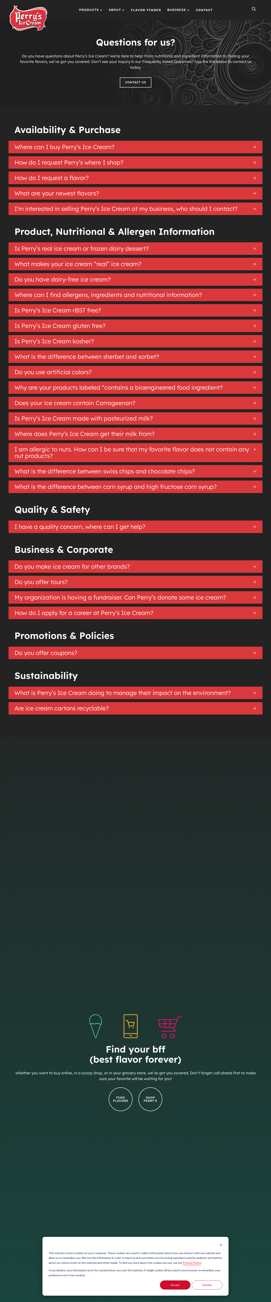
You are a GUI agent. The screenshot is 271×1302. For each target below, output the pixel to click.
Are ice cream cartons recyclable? (63, 708)
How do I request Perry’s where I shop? (68, 162)
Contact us (135, 82)
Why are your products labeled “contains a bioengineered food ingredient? (118, 387)
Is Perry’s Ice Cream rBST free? (57, 310)
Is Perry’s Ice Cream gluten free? (60, 326)
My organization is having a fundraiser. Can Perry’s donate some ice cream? (121, 597)
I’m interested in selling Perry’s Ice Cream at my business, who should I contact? (126, 209)
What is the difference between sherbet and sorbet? (86, 356)
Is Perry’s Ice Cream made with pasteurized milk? (83, 418)
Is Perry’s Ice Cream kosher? (54, 341)
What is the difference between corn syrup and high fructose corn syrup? (117, 486)
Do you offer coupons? (47, 653)
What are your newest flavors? (57, 193)
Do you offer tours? (42, 582)
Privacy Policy (192, 1262)
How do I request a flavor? (51, 178)
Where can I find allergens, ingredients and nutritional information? (108, 295)
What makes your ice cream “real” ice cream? (77, 264)
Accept (175, 1285)
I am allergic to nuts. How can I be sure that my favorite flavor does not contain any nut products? (131, 452)
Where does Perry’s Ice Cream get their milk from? (84, 434)
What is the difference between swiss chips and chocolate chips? (105, 471)
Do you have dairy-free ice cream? (62, 279)
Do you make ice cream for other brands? (73, 566)
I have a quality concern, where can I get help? (80, 526)
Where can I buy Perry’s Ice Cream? (64, 147)
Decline (207, 1285)
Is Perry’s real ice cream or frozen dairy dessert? (81, 248)
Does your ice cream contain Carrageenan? (74, 403)
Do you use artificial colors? (53, 372)
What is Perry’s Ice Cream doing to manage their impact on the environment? (124, 693)
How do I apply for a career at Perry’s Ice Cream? (86, 613)
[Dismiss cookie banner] (221, 1245)
